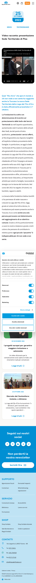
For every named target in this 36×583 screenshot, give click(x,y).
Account (18, 3)
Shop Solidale (6, 524)
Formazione (6, 512)
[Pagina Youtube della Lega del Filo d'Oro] (23, 444)
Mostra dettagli (25, 310)
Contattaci (5, 488)
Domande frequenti (24, 483)
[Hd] (24, 81)
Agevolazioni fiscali (8, 483)
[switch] (31, 291)
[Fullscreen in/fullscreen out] (28, 81)
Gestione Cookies (6, 570)
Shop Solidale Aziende (25, 524)
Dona (27, 3)
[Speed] (31, 81)
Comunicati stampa (8, 503)
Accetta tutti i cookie (18, 316)
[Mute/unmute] (20, 81)
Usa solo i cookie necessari (18, 328)
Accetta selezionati (18, 322)
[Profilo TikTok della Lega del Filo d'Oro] (28, 444)
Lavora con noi (22, 507)
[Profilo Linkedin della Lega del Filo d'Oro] (18, 444)
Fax (11, 557)
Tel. (11, 548)
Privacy (13, 570)
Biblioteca (5, 507)
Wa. (11, 553)
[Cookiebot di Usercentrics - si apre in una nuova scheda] (26, 253)
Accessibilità (22, 503)
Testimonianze (23, 27)
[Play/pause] (4, 81)
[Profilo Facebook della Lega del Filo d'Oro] (7, 444)
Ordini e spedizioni (24, 529)
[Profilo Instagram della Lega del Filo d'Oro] (12, 444)
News (9, 27)
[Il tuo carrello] (22, 3)
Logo (7, 3)
